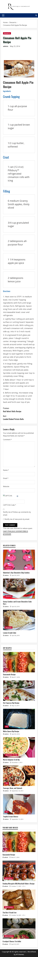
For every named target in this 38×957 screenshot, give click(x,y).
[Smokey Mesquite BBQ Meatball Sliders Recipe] (19, 871)
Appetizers (9, 755)
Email (5, 478)
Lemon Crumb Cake (9, 633)
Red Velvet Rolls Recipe (12, 410)
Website (6, 486)
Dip (7, 670)
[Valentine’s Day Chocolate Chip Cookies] (19, 560)
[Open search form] (36, 15)
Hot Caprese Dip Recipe (11, 703)
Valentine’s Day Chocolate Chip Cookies (16, 572)
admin (5, 46)
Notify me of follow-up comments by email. (17, 513)
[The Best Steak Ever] (19, 900)
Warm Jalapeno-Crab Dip (11, 759)
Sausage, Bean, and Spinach (12, 788)
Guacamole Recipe (9, 674)
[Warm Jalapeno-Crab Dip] (19, 747)
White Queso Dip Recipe (11, 731)
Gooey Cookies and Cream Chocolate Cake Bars (17, 602)
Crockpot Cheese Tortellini (12, 941)
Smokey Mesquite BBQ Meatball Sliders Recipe (18, 883)
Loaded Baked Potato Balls (13, 418)
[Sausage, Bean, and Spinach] (19, 776)
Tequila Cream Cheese (10, 816)
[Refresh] (17, 496)
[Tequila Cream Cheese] (19, 804)
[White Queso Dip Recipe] (19, 719)
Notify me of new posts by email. (17, 519)
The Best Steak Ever (10, 912)
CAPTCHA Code (9, 505)
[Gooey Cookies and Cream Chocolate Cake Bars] (19, 589)
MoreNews (32, 952)
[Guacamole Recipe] (19, 662)
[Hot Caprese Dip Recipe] (19, 690)
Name (6, 470)
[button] (3, 15)
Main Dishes (9, 907)
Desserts (7, 33)
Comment (7, 439)
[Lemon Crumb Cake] (19, 620)
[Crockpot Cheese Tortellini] (19, 928)
